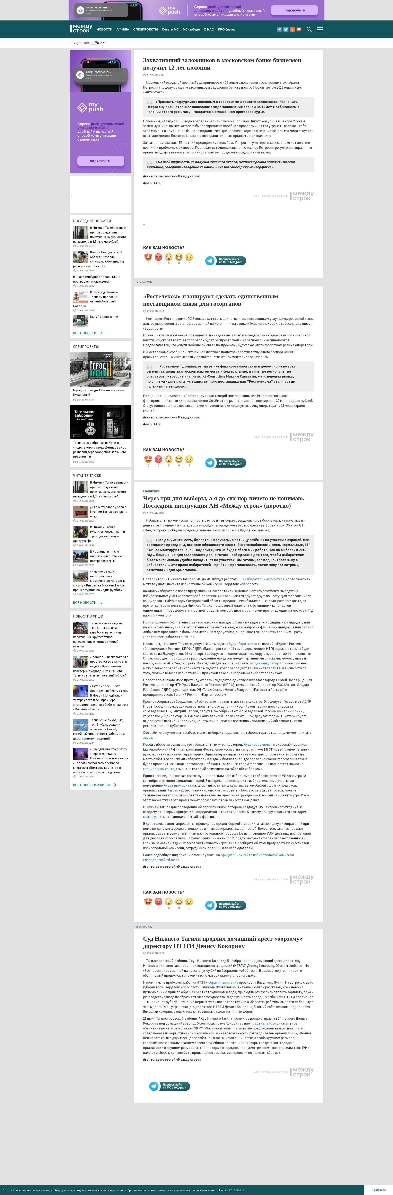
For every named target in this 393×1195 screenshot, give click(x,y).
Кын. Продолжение (104, 317)
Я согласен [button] (379, 1190)
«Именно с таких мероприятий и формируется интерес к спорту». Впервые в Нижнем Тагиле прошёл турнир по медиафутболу (99, 580)
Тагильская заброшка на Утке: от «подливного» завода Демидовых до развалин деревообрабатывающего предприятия (99, 449)
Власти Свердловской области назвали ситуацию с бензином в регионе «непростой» (98, 259)
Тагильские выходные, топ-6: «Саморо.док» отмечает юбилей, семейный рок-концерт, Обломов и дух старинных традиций (99, 729)
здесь (147, 737)
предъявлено (261, 1023)
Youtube (299, 29)
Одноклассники (292, 29)
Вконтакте (279, 29)
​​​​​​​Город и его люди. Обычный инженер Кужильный (99, 392)
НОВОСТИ (104, 29)
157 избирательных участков (261, 579)
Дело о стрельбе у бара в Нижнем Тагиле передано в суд (108, 511)
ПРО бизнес (226, 29)
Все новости (84, 333)
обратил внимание (223, 982)
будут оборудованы (259, 744)
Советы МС (170, 29)
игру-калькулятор (264, 663)
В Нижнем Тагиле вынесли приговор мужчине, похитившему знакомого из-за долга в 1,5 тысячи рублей (100, 234)
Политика (151, 491)
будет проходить (177, 785)
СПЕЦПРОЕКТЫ (145, 29)
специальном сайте (158, 769)
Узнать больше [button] (234, 1190)
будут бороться (241, 643)
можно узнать (154, 816)
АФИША (122, 29)
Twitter (285, 29)
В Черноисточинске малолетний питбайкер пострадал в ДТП (107, 556)
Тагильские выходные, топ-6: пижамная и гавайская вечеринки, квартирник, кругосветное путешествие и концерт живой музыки (98, 634)
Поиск (309, 29)
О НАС (209, 29)
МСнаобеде (191, 29)
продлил (249, 960)
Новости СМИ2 (143, 282)
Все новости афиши (91, 784)
